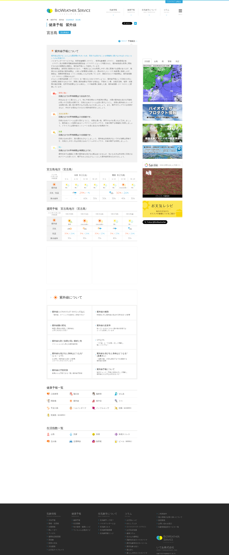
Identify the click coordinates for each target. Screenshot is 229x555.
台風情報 (51, 527)
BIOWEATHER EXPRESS (135, 527)
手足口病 (54, 408)
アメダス (51, 533)
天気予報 (51, 520)
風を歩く (129, 550)
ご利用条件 (162, 514)
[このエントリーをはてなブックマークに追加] (135, 24)
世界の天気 (52, 543)
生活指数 (76, 523)
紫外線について (71, 297)
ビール (126, 441)
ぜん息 (121, 394)
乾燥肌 (59, 415)
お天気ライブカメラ (55, 550)
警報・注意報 (53, 523)
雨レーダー (52, 530)
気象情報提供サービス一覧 (168, 527)
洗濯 (75, 434)
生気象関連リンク (106, 533)
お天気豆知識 (131, 530)
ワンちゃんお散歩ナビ (81, 530)
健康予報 (131, 12)
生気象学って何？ (106, 520)
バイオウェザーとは (106, 523)
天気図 (147, 61)
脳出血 (76, 394)
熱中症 (99, 401)
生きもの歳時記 (132, 537)
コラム (166, 12)
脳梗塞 (99, 394)
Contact (174, 2)
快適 (98, 434)
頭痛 (126, 408)
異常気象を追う (132, 546)
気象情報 (113, 12)
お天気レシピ (131, 520)
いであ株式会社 (165, 547)
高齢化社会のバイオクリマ (136, 540)
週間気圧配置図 (54, 537)
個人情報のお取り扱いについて (169, 517)
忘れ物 (53, 441)
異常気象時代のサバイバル (136, 543)
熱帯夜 (99, 441)
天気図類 (51, 546)
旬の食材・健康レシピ (81, 527)
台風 (156, 61)
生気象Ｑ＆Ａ (104, 527)
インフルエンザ (102, 408)
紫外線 (76, 401)
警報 (169, 61)
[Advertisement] (115, 265)
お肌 (52, 434)
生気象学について (149, 12)
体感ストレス (124, 434)
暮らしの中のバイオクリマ (136, 553)
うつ (120, 401)
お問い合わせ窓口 (164, 524)
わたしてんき (131, 523)
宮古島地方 (64, 32)
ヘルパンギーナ (79, 408)
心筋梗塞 (54, 394)
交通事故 (77, 441)
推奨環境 (161, 520)
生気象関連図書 (105, 530)
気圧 (177, 61)
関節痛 (53, 401)
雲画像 (50, 540)
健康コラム (130, 533)
